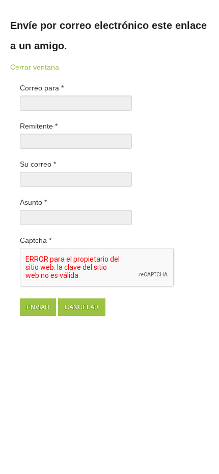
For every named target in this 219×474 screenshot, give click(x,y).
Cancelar (82, 306)
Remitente (39, 126)
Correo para (42, 88)
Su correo (38, 164)
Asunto (33, 202)
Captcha (35, 240)
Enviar (37, 306)
